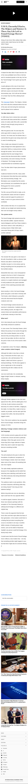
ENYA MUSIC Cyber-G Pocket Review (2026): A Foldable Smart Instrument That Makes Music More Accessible (14, 628)
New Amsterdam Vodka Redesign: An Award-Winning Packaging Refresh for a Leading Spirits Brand (13, 702)
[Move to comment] (19, 52)
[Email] (16, 52)
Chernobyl (7, 102)
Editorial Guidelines (20, 555)
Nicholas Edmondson (8, 47)
